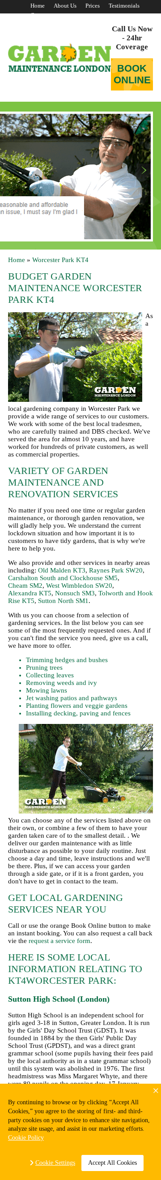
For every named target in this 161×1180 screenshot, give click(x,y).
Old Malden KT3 (61, 570)
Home (37, 5)
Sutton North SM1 (63, 600)
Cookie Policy (26, 1137)
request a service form (59, 940)
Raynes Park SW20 (116, 570)
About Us (65, 5)
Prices (92, 5)
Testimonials (124, 5)
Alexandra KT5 (29, 593)
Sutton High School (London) (59, 999)
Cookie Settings (55, 1162)
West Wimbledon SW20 (79, 585)
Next (144, 170)
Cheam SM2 (25, 585)
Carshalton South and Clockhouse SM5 (63, 577)
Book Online (132, 74)
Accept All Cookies (112, 1162)
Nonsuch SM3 (75, 593)
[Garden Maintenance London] (59, 57)
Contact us (43, 15)
